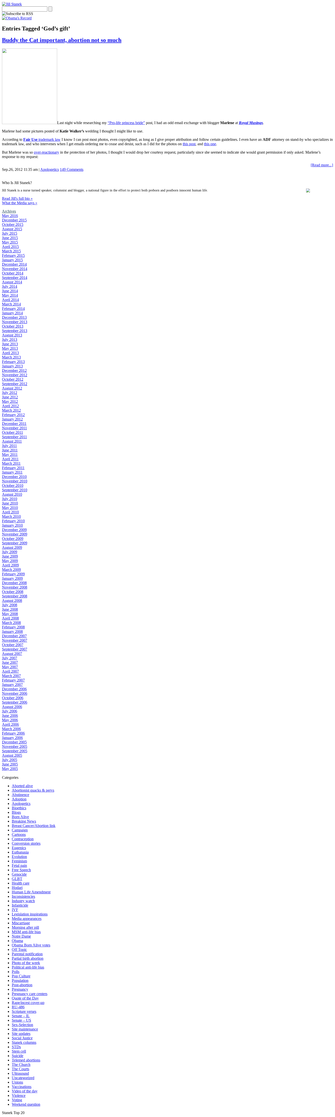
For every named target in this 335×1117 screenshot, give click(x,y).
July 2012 (9, 393)
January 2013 (12, 366)
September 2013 (14, 331)
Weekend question (26, 1104)
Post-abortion (22, 985)
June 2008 (10, 609)
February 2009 (13, 574)
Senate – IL (21, 1016)
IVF (15, 910)
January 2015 (12, 260)
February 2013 (13, 362)
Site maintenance (25, 1029)
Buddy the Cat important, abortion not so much (61, 40)
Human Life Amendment (31, 892)
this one (210, 144)
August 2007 (12, 654)
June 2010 (10, 503)
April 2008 (10, 618)
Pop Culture (21, 976)
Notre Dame (21, 936)
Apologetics (49, 169)
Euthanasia (20, 852)
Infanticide (20, 905)
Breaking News (24, 821)
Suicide (17, 1056)
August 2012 (12, 388)
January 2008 (12, 631)
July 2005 (9, 760)
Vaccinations (21, 1087)
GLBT (17, 879)
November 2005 (14, 746)
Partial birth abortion (27, 958)
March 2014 (11, 304)
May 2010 (10, 508)
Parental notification (27, 954)
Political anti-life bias (28, 967)
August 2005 (12, 755)
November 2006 (14, 693)
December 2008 (14, 583)
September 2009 (14, 543)
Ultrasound (20, 1073)
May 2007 (10, 667)
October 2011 (12, 432)
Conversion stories (26, 843)
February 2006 (13, 733)
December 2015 (14, 220)
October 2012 (12, 379)
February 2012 (13, 415)
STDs (16, 1047)
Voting (17, 1100)
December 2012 (14, 370)
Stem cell (19, 1051)
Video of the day (25, 1091)
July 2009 (9, 552)
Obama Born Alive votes (31, 945)
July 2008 (9, 605)
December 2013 (14, 317)
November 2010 (14, 481)
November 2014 (14, 269)
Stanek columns (24, 1042)
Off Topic (19, 949)
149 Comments (71, 169)
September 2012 (14, 384)
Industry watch (23, 901)
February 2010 (13, 521)
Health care (20, 883)
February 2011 (13, 468)
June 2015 (10, 238)
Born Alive (20, 817)
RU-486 (18, 1007)
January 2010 (12, 525)
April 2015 (10, 247)
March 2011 (11, 463)
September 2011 (14, 437)
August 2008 (12, 600)
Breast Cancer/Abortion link (33, 826)
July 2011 (9, 446)
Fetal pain (19, 865)
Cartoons (19, 834)
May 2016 (10, 216)
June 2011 (10, 450)
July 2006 (9, 711)
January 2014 (12, 313)
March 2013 (11, 357)
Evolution (19, 857)
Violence (19, 1095)
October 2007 (12, 645)
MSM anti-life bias (26, 932)
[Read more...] (322, 165)
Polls (15, 972)
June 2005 (10, 764)
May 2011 (10, 454)
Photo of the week (26, 963)
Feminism (19, 861)
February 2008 (13, 627)
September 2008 (14, 596)
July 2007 (9, 658)
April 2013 (10, 353)
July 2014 (9, 286)
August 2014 (12, 282)
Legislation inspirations (30, 914)
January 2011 (12, 472)
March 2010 (11, 516)
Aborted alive (22, 786)
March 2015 (11, 251)
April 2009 (10, 565)
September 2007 (14, 649)
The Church (21, 1064)
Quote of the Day (25, 998)
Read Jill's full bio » (17, 198)
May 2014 (10, 295)
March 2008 (11, 623)
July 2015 (9, 233)
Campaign (20, 830)
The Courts (20, 1069)
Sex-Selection (22, 1025)
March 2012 (11, 410)
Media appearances (26, 918)
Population (20, 980)
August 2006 (12, 707)
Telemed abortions (26, 1060)
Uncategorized (23, 1078)
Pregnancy (20, 989)
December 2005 (14, 742)
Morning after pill (25, 927)
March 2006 (11, 729)
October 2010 (12, 485)
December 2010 (14, 477)
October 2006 (12, 698)
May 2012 (10, 401)
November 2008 (14, 587)
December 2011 (14, 423)
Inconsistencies (23, 896)
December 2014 (14, 264)
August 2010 (12, 494)
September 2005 (14, 751)
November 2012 (14, 375)
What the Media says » (19, 203)
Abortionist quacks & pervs (33, 790)
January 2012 (12, 419)
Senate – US (21, 1020)
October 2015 (12, 224)
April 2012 (10, 406)
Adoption (19, 799)
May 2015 (10, 242)
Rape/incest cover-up (28, 1003)
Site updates (21, 1033)
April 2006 (10, 724)
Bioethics (19, 808)
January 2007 (12, 684)
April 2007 (10, 671)
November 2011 (14, 428)
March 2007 (11, 676)
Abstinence (20, 795)
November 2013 (14, 322)
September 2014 (14, 278)
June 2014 (10, 291)
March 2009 (11, 569)
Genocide (19, 874)
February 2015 (13, 255)
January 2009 (12, 578)
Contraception (23, 839)
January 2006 (12, 738)
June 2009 (10, 556)
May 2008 (10, 614)
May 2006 (10, 720)
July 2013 (9, 339)
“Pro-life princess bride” (126, 123)
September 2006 (14, 702)
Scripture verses (24, 1011)
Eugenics (19, 848)
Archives (9, 211)
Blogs (16, 812)
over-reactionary (46, 152)
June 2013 (10, 344)
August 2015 (12, 229)
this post (189, 144)
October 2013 (12, 326)
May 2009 (10, 561)
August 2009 (12, 547)
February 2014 (13, 308)
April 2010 (10, 512)
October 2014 (12, 273)
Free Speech (21, 870)
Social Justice (22, 1038)
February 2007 (13, 680)
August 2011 (12, 441)
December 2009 (14, 530)
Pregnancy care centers (29, 994)
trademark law (42, 139)
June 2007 (10, 662)
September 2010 (14, 490)
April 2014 (10, 300)
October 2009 (12, 539)
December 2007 (14, 636)
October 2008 (12, 592)
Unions (17, 1082)
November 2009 (14, 534)
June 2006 (10, 715)
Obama (17, 941)
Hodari (17, 887)
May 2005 (10, 769)
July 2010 (9, 499)
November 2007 (14, 640)
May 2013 (10, 348)
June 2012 (10, 397)
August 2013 (12, 335)
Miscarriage (21, 923)
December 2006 (14, 689)
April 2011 (10, 459)
